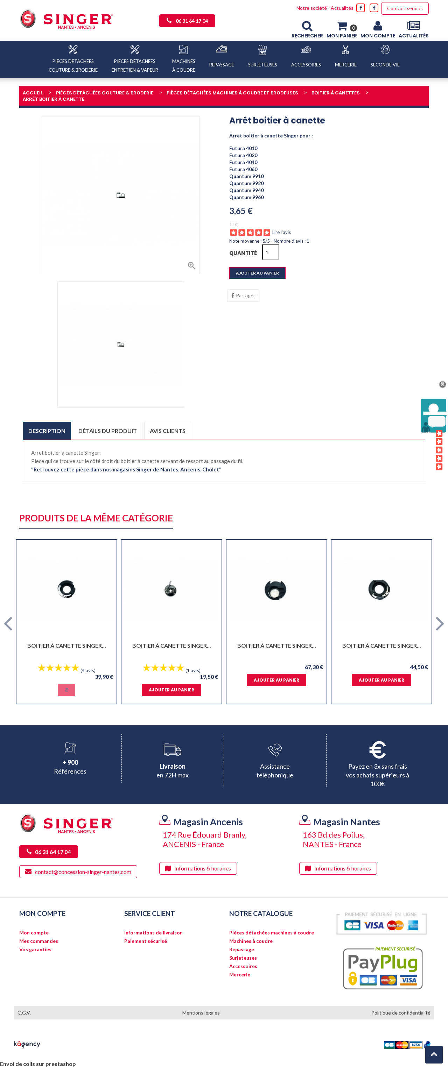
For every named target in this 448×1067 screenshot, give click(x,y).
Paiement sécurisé (145, 941)
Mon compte (34, 932)
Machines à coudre (251, 941)
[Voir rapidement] (105, 589)
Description (46, 430)
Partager (245, 295)
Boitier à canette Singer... (66, 645)
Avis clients (168, 430)
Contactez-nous (405, 8)
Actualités (342, 8)
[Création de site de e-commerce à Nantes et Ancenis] (27, 1044)
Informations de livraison (153, 932)
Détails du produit (107, 430)
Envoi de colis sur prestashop (38, 1063)
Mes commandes (38, 941)
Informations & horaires (202, 868)
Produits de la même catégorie (96, 518)
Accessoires (243, 966)
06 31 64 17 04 (192, 21)
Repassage (241, 949)
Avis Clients (429, 450)
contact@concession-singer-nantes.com (83, 871)
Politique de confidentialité (400, 1013)
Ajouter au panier (257, 273)
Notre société (311, 8)
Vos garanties (35, 949)
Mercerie (239, 974)
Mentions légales (201, 1013)
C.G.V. (24, 1013)
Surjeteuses (243, 957)
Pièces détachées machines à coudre (271, 932)
